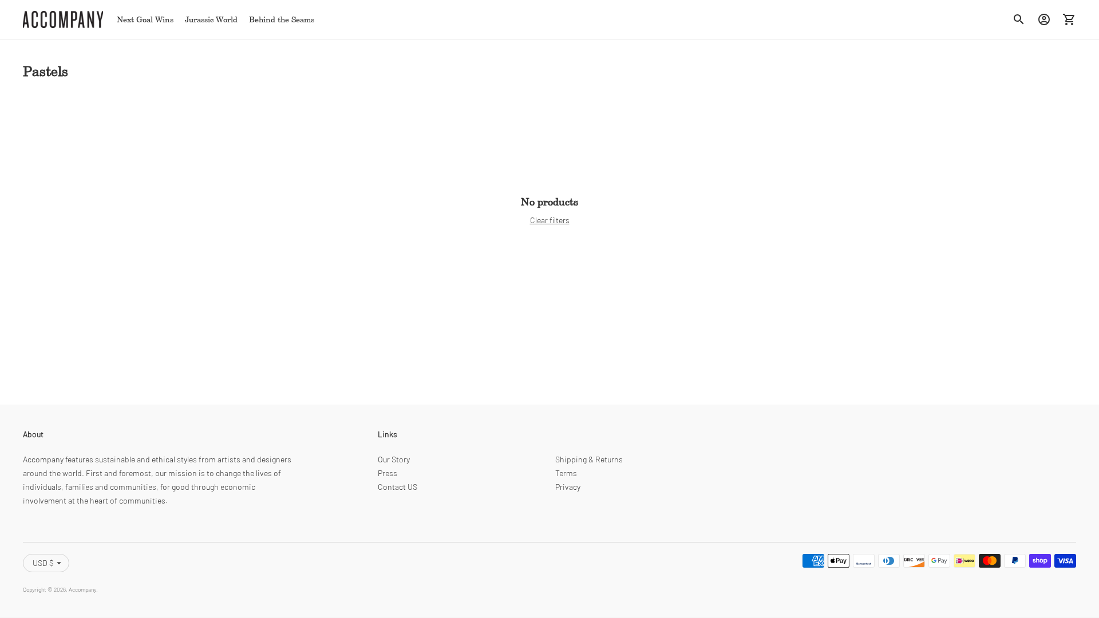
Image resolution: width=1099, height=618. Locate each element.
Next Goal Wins (145, 19)
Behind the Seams (281, 19)
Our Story (394, 459)
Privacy (567, 487)
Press (387, 473)
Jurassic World (211, 19)
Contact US (397, 487)
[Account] (1044, 19)
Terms (566, 473)
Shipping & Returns (589, 459)
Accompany (82, 589)
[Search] (1018, 19)
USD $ (43, 563)
